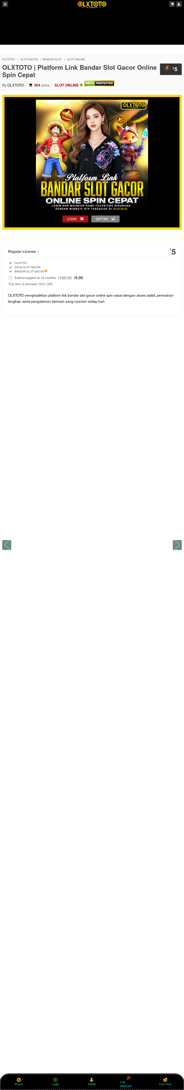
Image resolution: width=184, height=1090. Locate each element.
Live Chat (165, 1084)
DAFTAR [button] (102, 219)
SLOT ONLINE (76, 59)
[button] (6, 545)
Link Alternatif (125, 1084)
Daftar (92, 1084)
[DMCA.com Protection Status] (99, 85)
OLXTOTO (8, 59)
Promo (19, 1084)
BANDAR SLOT (52, 59)
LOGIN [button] (72, 219)
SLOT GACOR (29, 59)
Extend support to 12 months (49, 278)
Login (55, 1084)
